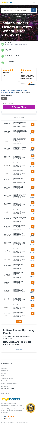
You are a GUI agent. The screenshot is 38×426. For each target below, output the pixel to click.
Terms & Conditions (7, 378)
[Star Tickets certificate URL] (28, 83)
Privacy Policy (5, 381)
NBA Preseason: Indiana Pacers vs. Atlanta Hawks (20, 131)
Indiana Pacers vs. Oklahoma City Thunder (19, 210)
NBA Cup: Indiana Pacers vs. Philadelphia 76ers (19, 218)
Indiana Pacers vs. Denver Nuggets (18, 179)
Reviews (3, 373)
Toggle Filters (20, 107)
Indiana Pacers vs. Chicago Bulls (18, 282)
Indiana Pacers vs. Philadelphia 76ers (18, 155)
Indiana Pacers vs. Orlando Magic (18, 265)
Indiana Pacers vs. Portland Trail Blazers (19, 249)
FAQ (2, 376)
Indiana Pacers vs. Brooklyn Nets (18, 163)
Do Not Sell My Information (9, 383)
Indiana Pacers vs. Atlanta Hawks (18, 171)
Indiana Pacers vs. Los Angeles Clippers (19, 257)
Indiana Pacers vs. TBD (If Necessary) (19, 226)
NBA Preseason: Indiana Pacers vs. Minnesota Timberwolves (19, 124)
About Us (4, 368)
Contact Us (4, 370)
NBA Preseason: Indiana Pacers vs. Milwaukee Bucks (19, 139)
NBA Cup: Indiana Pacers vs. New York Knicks (19, 194)
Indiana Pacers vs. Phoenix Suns (18, 313)
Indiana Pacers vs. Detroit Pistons (18, 234)
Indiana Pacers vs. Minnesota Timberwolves (18, 273)
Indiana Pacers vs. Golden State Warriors (19, 241)
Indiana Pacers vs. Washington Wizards (18, 187)
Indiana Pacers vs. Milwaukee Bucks (18, 290)
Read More (19, 349)
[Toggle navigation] (34, 2)
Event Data (4, 386)
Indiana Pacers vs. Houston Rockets (18, 202)
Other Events (5, 393)
